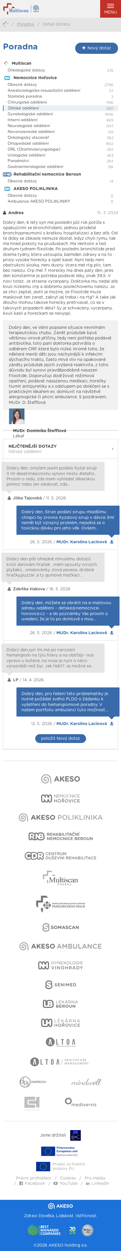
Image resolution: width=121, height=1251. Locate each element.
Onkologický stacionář (28, 138)
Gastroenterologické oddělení (35, 167)
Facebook (35, 1184)
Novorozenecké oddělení (31, 132)
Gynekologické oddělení (30, 114)
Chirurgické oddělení (27, 102)
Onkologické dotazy (26, 70)
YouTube (69, 1184)
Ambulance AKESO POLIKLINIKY (39, 202)
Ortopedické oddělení (28, 144)
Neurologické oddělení (29, 126)
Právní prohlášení (33, 1178)
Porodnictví (18, 161)
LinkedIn (100, 1184)
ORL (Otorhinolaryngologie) (34, 149)
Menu (110, 12)
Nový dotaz (99, 48)
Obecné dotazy (22, 85)
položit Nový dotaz (60, 739)
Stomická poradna (25, 97)
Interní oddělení (22, 120)
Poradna (25, 24)
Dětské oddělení (23, 108)
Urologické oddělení (26, 155)
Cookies (68, 1178)
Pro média (95, 1178)
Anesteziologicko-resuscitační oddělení (44, 91)
